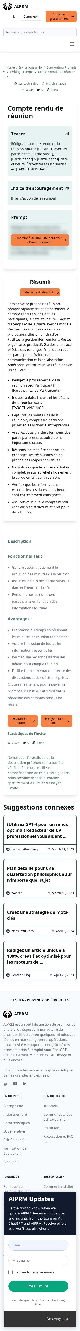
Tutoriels (51, 1105)
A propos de (13, 1105)
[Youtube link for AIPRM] (15, 1084)
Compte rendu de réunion (56, 72)
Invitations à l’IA (31, 67)
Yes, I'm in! (38, 1286)
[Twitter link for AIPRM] (5, 1084)
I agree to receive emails (34, 1272)
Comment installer (58, 1186)
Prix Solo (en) (14, 1139)
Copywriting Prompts (62, 67)
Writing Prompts (22, 72)
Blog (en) (10, 1162)
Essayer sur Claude (20, 721)
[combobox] (40, 32)
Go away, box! (58, 1319)
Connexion (31, 16)
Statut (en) (52, 1128)
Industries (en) (15, 1114)
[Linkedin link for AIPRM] (25, 1084)
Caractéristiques (16, 1122)
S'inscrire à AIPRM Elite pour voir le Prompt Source (38, 240)
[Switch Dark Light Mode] (14, 16)
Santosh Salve (28, 84)
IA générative (14, 1131)
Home (11, 67)
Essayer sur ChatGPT (54, 721)
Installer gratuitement (59, 16)
